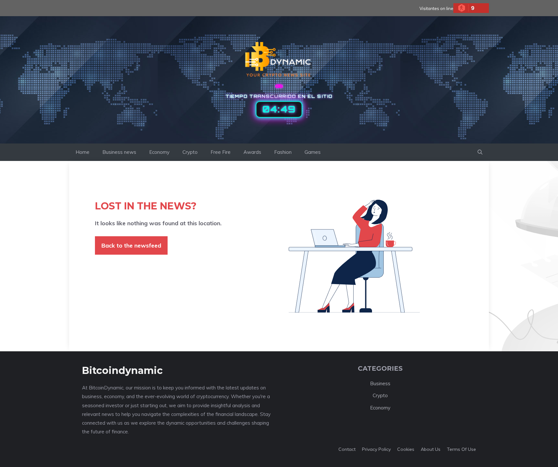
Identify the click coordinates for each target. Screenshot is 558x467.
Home (82, 152)
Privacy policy (376, 449)
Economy (159, 152)
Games (313, 152)
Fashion (283, 152)
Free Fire (221, 152)
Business (380, 383)
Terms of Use (461, 449)
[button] (480, 152)
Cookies (405, 449)
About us (430, 449)
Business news (119, 152)
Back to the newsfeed (131, 245)
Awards (252, 152)
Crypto (190, 152)
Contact (347, 449)
